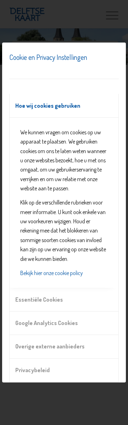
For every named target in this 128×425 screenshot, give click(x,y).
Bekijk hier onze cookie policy (51, 272)
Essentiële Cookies (39, 299)
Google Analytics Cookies (46, 322)
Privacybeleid (32, 370)
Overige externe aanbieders (50, 346)
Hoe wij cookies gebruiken (47, 105)
